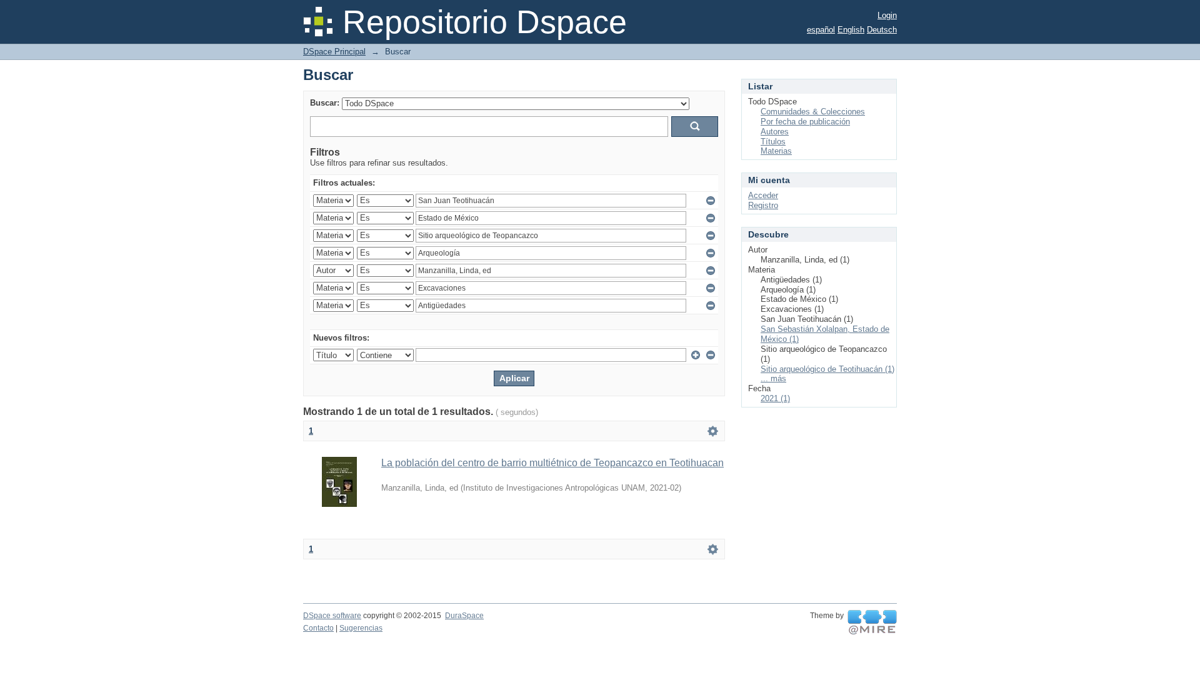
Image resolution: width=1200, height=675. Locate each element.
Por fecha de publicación (805, 121)
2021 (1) (775, 398)
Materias (776, 151)
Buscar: (324, 103)
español (821, 29)
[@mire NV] (872, 622)
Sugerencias (360, 628)
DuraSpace (464, 615)
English (851, 29)
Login (887, 15)
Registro (763, 205)
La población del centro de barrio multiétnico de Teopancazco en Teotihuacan (552, 463)
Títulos (773, 141)
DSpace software (332, 615)
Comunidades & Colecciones (813, 111)
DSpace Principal (334, 51)
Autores (775, 131)
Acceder (763, 195)
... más (773, 378)
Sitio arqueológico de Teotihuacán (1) (827, 369)
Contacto (318, 628)
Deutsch (882, 29)
